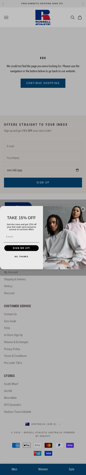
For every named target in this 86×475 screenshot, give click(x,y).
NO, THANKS (21, 257)
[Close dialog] (83, 209)
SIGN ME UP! (21, 248)
